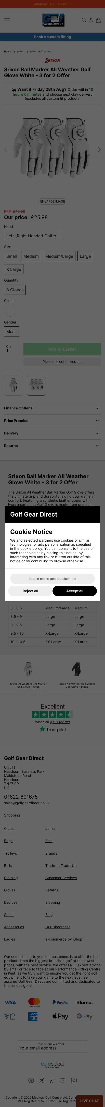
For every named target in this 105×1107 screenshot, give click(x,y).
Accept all (74, 591)
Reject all (30, 591)
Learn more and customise (52, 578)
